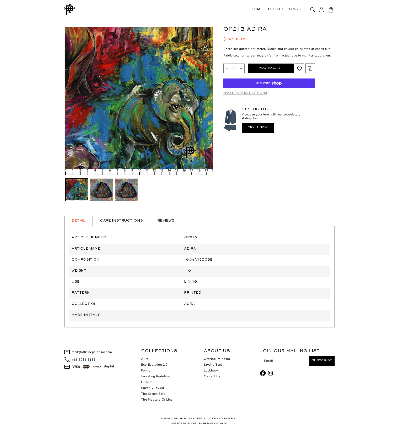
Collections (283, 10)
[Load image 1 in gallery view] (76, 189)
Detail (78, 221)
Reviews (165, 221)
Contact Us (212, 376)
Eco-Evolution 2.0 (154, 365)
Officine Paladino (217, 359)
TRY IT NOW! (258, 128)
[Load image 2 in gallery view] (101, 189)
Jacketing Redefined (156, 376)
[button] (284, 9)
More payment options (245, 93)
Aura (144, 359)
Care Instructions (121, 221)
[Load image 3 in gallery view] (126, 189)
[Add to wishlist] (299, 68)
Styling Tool (213, 365)
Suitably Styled (152, 388)
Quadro (146, 382)
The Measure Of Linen (158, 399)
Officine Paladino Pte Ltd (189, 418)
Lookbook (211, 370)
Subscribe (322, 361)
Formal (146, 370)
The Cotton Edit (153, 394)
